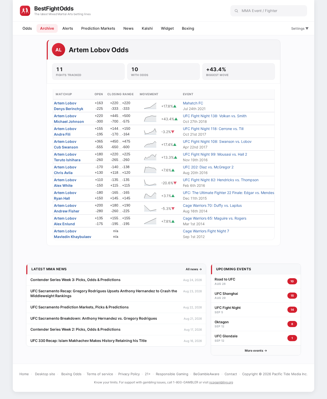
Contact (231, 374)
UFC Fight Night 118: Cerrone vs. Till (213, 128)
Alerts (67, 28)
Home (24, 374)
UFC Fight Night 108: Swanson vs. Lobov (217, 141)
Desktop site (45, 374)
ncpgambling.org (221, 382)
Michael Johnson (69, 121)
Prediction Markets (98, 28)
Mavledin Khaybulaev (72, 236)
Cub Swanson (66, 147)
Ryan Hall (62, 198)
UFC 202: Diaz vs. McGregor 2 (208, 167)
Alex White (63, 185)
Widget (167, 28)
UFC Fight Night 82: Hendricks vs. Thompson (221, 180)
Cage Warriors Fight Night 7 (206, 231)
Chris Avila (63, 172)
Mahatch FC (193, 103)
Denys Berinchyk (68, 108)
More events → (256, 350)
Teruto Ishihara (67, 160)
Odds (27, 28)
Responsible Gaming (172, 374)
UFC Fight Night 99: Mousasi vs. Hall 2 (215, 154)
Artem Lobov (65, 103)
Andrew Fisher (66, 211)
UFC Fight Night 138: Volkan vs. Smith (215, 116)
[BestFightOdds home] (25, 11)
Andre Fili (62, 134)
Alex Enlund (64, 224)
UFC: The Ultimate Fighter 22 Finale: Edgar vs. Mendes (228, 192)
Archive (47, 28)
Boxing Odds (71, 374)
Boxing (188, 28)
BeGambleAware (206, 374)
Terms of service (100, 374)
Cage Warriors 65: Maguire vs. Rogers (214, 218)
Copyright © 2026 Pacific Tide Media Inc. (275, 374)
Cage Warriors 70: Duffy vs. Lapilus (212, 205)
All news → (194, 269)
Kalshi (147, 28)
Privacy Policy (129, 374)
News (128, 28)
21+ (148, 374)
